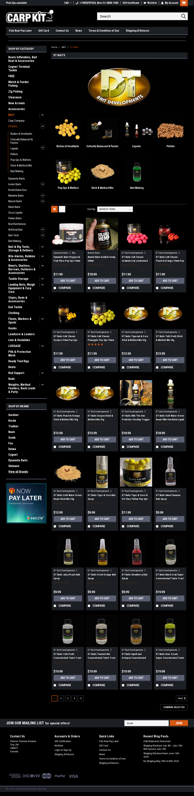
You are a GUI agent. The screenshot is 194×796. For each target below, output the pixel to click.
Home (54, 47)
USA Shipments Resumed (156, 741)
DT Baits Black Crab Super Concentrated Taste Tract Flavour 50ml (170, 578)
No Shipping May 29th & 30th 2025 (161, 761)
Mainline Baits (16, 195)
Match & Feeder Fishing (18, 83)
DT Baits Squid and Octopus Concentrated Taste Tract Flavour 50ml (135, 658)
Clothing (13, 313)
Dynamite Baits (16, 178)
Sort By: (91, 209)
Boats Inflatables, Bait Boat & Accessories (22, 59)
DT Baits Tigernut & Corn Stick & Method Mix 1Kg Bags (135, 340)
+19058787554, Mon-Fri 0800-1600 (99, 2)
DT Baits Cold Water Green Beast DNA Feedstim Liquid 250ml (170, 419)
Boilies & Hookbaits (21, 133)
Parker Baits (15, 218)
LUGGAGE (14, 346)
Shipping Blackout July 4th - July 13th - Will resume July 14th (163, 747)
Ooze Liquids (15, 212)
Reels (12, 367)
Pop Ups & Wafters (20, 160)
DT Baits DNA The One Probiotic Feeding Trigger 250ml (136, 419)
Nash (11, 432)
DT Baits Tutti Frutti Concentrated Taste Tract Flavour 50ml (67, 658)
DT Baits (12, 126)
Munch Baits (15, 201)
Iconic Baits (14, 184)
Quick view (68, 247)
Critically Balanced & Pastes (21, 141)
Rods (11, 379)
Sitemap (42, 789)
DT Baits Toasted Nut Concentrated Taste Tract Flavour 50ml (101, 658)
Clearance (15, 97)
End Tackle (15, 307)
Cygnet (13, 454)
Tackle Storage (18, 279)
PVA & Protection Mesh (19, 353)
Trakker (13, 426)
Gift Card (43, 30)
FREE (11, 76)
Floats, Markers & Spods (19, 320)
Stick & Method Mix (21, 165)
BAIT (11, 115)
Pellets (14, 154)
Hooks (12, 328)
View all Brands (18, 471)
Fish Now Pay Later (20, 30)
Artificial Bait (15, 229)
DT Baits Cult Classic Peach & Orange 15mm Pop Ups (170, 261)
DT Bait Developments (132, 253)
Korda (12, 420)
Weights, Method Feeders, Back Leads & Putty (21, 388)
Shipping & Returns (137, 30)
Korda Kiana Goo (17, 190)
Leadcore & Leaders (21, 334)
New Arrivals (16, 103)
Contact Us (62, 30)
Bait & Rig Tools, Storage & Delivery (20, 248)
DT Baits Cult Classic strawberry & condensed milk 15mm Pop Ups (135, 261)
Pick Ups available (16, 2)
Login (57, 750)
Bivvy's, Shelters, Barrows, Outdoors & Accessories (21, 269)
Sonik (12, 437)
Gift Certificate (131, 2)
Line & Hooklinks (19, 340)
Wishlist (152, 2)
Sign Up (67, 750)
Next (180, 698)
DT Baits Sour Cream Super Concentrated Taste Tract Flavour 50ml (170, 658)
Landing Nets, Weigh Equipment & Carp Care (21, 288)
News (78, 30)
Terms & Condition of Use (104, 30)
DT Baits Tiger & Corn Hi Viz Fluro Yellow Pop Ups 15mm (135, 499)
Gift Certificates (63, 741)
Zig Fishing (15, 91)
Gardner (13, 415)
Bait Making (16, 171)
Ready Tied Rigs (18, 361)
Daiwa (12, 449)
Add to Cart (67, 280)
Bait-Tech (13, 235)
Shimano (13, 466)
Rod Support (16, 373)
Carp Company (16, 120)
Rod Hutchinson (17, 224)
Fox (10, 443)
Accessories (16, 109)
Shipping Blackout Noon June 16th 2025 (161, 755)
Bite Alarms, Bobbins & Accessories (21, 258)
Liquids (14, 148)
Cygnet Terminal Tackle (19, 68)
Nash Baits (14, 207)
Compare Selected (174, 707)
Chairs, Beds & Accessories (17, 299)
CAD (66, 2)
